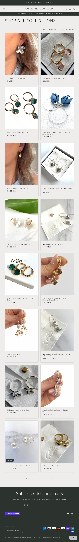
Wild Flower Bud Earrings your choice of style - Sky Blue (56, 133)
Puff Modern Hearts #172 (51, 466)
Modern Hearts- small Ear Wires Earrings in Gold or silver (56, 355)
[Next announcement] (75, 3)
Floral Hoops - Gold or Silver (16, 78)
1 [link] (26, 478)
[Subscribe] (55, 505)
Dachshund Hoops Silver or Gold (18, 410)
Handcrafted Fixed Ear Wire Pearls (18, 466)
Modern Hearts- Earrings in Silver (54, 244)
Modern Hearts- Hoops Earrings (17, 188)
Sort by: (45, 29)
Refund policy (37, 537)
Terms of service (57, 537)
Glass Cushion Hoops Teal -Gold (17, 132)
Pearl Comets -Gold (13, 354)
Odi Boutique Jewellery (15, 537)
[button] (4, 8)
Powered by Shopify (27, 537)
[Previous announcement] (4, 3)
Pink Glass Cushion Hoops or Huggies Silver (55, 411)
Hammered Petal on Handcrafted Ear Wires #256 (57, 189)
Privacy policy (47, 537)
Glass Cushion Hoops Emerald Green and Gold (20, 299)
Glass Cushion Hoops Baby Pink (53, 78)
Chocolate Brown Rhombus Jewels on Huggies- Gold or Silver (55, 299)
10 (47, 478)
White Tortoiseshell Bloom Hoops (18, 244)
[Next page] (52, 478)
